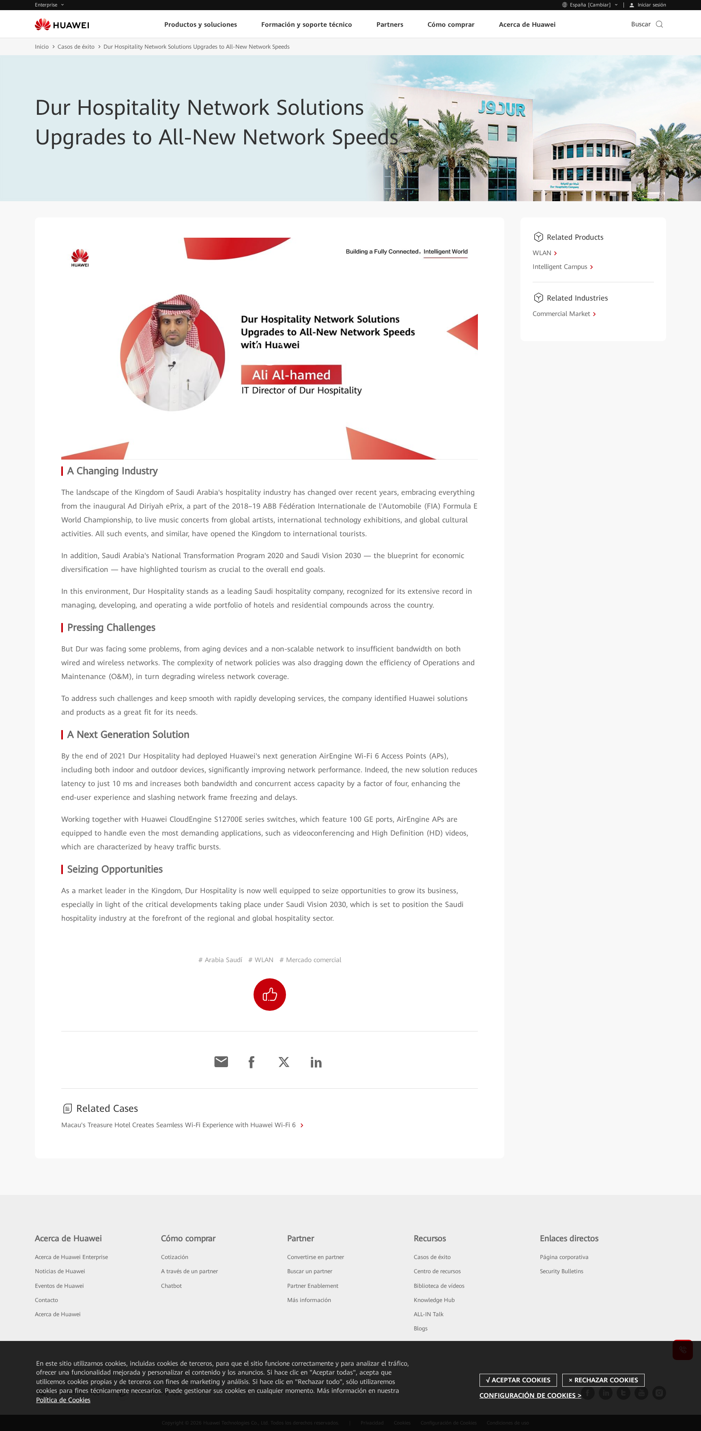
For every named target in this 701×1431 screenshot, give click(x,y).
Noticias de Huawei (60, 1271)
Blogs (421, 1328)
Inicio (42, 46)
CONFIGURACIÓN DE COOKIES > (530, 1395)
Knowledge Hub (434, 1300)
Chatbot (171, 1286)
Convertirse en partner (315, 1257)
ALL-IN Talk (428, 1314)
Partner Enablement (312, 1286)
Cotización (174, 1257)
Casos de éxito (76, 46)
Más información (309, 1300)
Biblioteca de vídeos (439, 1286)
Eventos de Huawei (59, 1286)
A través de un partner (189, 1271)
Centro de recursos (437, 1271)
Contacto (46, 1300)
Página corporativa (564, 1257)
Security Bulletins (561, 1271)
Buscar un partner (309, 1271)
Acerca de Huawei (58, 1314)
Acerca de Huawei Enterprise (71, 1257)
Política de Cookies (63, 1400)
